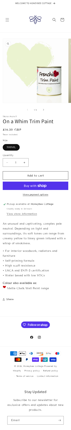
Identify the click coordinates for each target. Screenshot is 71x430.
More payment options (35, 194)
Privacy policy (32, 370)
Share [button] (10, 299)
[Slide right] (44, 110)
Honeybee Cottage (33, 366)
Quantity (8, 155)
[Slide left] (27, 110)
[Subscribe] (60, 420)
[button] (7, 20)
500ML (11, 147)
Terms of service (24, 376)
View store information (22, 213)
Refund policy (50, 370)
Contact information (47, 376)
